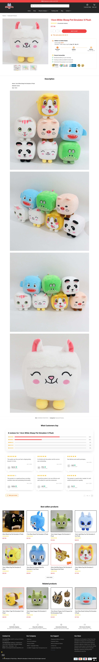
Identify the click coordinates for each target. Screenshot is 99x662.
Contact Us (53, 645)
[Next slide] (45, 41)
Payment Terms (54, 641)
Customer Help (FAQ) (56, 647)
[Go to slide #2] (25, 67)
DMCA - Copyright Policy (33, 645)
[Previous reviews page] (84, 495)
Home (4, 15)
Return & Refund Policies (57, 643)
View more (50, 577)
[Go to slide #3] (33, 67)
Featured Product (12, 15)
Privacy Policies (30, 643)
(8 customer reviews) (63, 23)
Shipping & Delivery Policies (57, 639)
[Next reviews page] (92, 495)
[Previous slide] (4, 41)
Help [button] (96, 660)
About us (29, 639)
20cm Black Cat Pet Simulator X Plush (12, 534)
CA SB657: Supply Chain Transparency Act (37, 647)
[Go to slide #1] (17, 67)
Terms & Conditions (31, 641)
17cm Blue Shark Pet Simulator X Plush (37, 534)
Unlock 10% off (3, 655)
